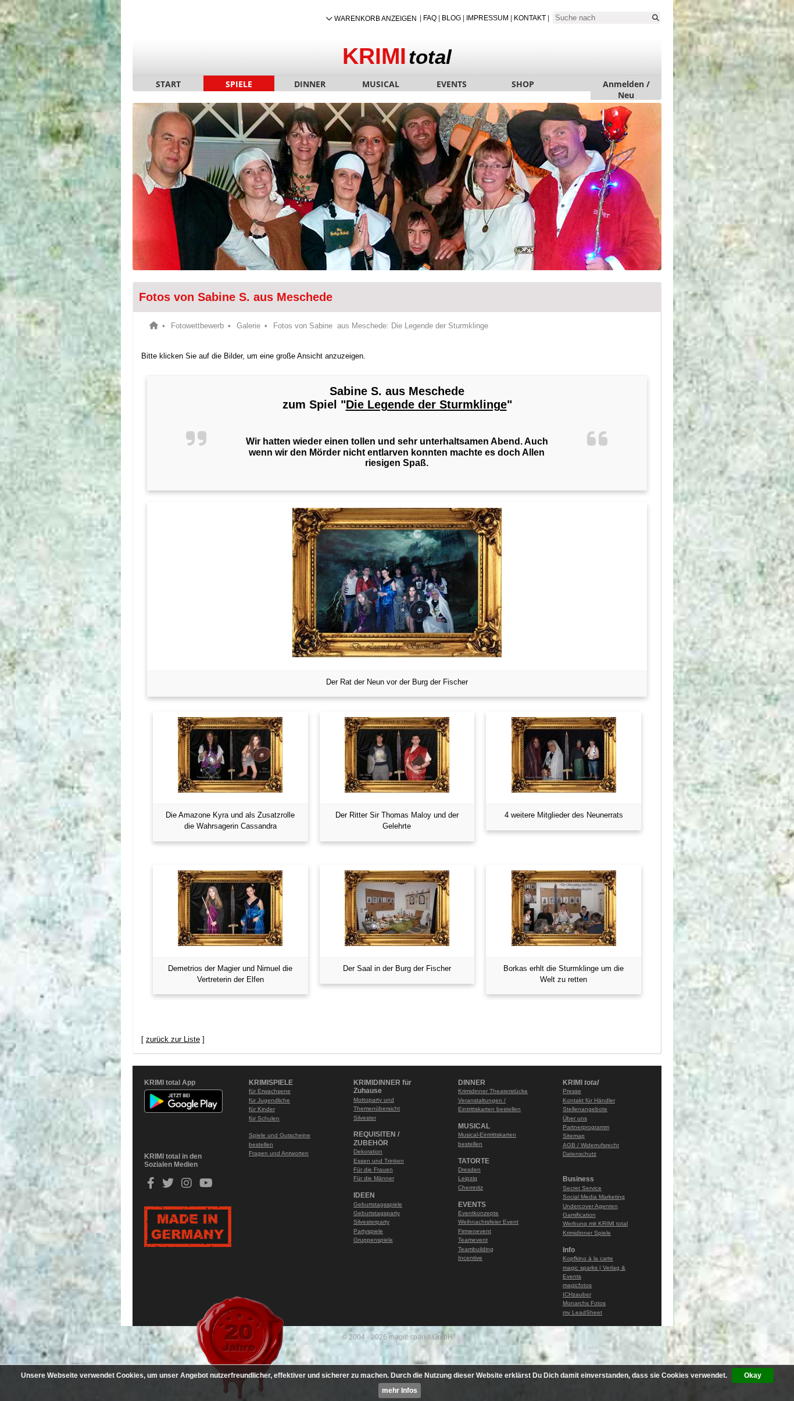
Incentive (470, 1258)
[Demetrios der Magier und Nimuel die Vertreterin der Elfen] (230, 908)
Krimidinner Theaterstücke (493, 1091)
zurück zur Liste (173, 1039)
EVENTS (452, 83)
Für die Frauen (373, 1169)
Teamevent (473, 1240)
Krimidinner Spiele (587, 1233)
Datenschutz (579, 1154)
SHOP (523, 83)
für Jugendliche (269, 1100)
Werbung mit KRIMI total (595, 1223)
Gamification (579, 1215)
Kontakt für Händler (589, 1100)
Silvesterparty (371, 1222)
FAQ (430, 18)
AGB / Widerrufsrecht (591, 1145)
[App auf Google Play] (183, 1111)
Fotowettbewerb (197, 325)
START (168, 83)
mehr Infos (399, 1390)
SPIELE (239, 83)
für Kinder (262, 1109)
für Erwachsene (270, 1091)
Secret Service (582, 1188)
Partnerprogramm (586, 1127)
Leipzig (467, 1178)
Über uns (575, 1118)
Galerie (248, 325)
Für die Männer (373, 1178)
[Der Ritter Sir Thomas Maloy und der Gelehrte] (397, 755)
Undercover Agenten (590, 1206)
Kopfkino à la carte (588, 1258)
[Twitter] (168, 1185)
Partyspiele (368, 1231)
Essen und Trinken (378, 1161)
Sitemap (574, 1136)
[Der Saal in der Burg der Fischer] (397, 908)
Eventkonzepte (478, 1213)
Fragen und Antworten (279, 1153)
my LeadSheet (582, 1312)
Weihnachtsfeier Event (488, 1222)
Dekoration (367, 1151)
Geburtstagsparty (376, 1213)
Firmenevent (474, 1231)
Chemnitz (470, 1187)
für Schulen (264, 1118)
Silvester (364, 1118)
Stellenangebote (585, 1109)
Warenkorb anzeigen (375, 19)
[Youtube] (206, 1185)
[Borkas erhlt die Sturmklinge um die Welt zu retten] (563, 908)
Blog (451, 18)
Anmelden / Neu (626, 84)
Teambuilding (475, 1249)
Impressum (487, 18)
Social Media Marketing (594, 1197)
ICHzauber (577, 1294)
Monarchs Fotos (584, 1303)
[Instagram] (186, 1185)
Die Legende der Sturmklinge (426, 404)
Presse (572, 1091)
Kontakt (530, 18)
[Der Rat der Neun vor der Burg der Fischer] (397, 584)
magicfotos (577, 1285)
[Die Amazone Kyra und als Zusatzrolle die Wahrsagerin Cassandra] (230, 755)
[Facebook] (151, 1185)
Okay (752, 1375)
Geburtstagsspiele (377, 1204)
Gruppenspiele (373, 1240)
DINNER (310, 83)
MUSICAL (380, 83)
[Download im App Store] (183, 1130)
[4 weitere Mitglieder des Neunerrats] (563, 755)
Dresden (469, 1169)
